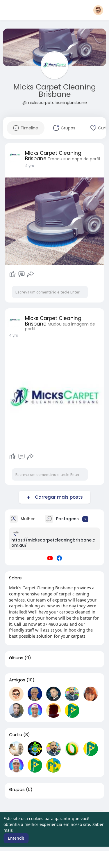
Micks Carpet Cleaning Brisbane (54, 90)
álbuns (16, 657)
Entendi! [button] (16, 838)
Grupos (17, 789)
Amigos (17, 680)
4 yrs (29, 165)
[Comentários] (21, 274)
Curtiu (15, 734)
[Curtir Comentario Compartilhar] (21, 274)
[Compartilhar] (30, 274)
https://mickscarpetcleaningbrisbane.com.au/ (53, 542)
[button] (98, 10)
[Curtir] (12, 274)
